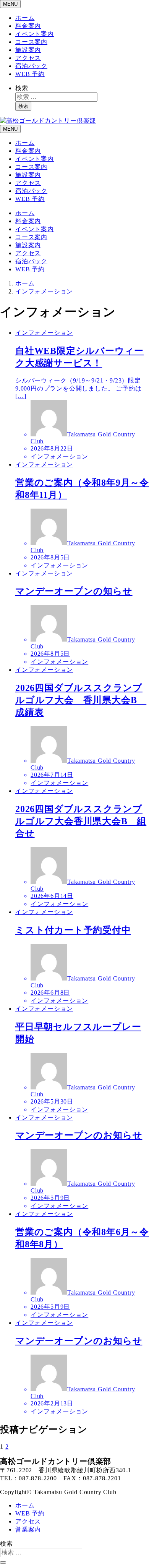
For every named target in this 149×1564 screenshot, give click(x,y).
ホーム (24, 18)
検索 (21, 88)
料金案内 (28, 26)
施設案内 (28, 50)
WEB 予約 (30, 74)
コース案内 (31, 42)
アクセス (28, 58)
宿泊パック (31, 66)
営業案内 (28, 1529)
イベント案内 (34, 34)
